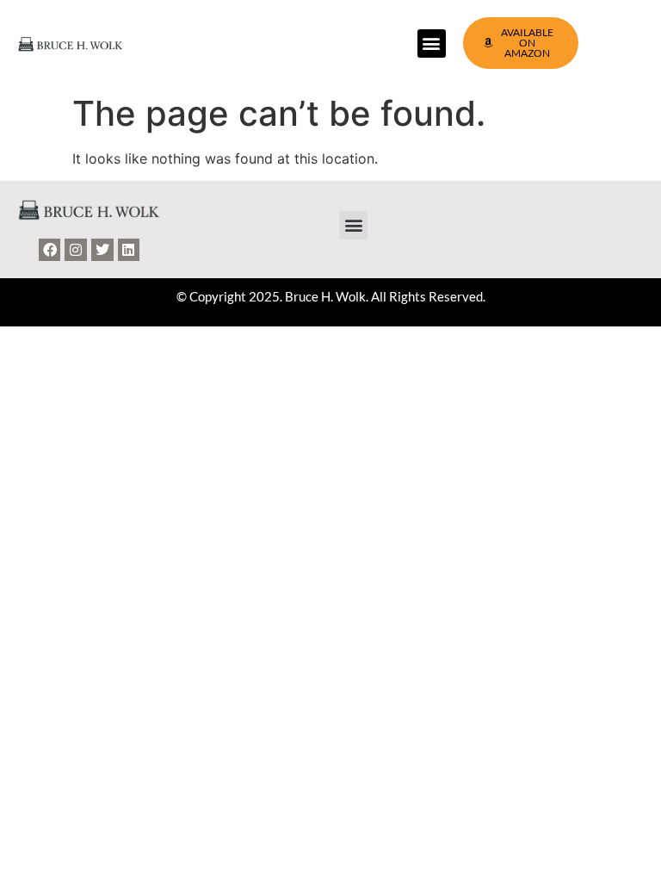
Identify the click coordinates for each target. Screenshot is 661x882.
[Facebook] (50, 250)
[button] (431, 43)
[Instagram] (76, 250)
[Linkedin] (129, 250)
